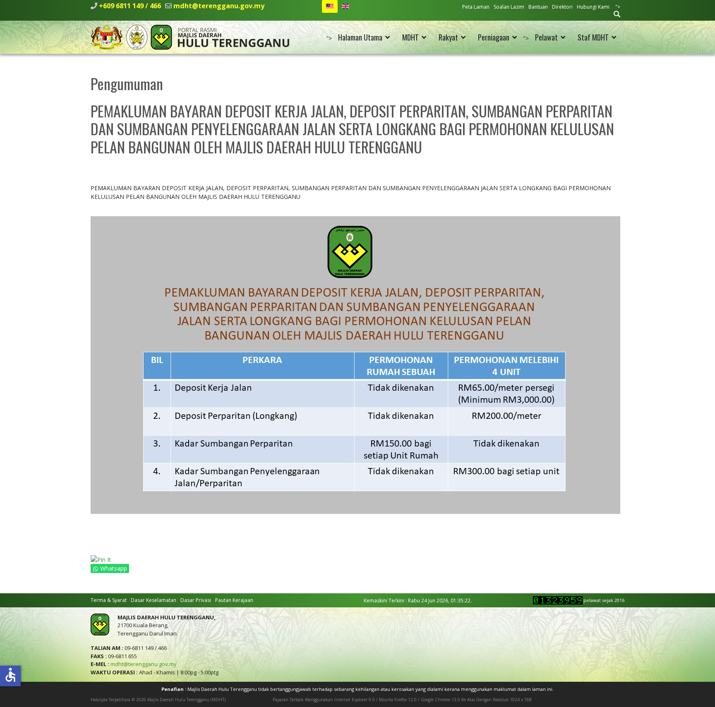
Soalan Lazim (509, 6)
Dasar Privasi (195, 600)
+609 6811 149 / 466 (130, 5)
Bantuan (538, 6)
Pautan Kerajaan (234, 600)
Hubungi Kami (593, 6)
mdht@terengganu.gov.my (218, 5)
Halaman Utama (360, 37)
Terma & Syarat (109, 600)
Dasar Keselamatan (153, 600)
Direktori (562, 6)
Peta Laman (475, 6)
